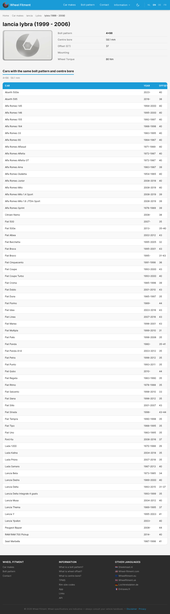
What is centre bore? (70, 575)
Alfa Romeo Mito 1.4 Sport (19, 194)
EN (154, 5)
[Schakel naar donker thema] (137, 4)
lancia (29, 15)
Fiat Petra (10, 357)
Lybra (39, 15)
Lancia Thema (12, 507)
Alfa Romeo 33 (13, 133)
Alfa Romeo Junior (15, 180)
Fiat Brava (10, 248)
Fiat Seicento (12, 391)
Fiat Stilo (9, 405)
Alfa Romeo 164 (13, 126)
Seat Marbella (12, 541)
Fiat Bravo (10, 255)
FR (165, 5)
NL (149, 5)
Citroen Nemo (12, 214)
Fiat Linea (10, 316)
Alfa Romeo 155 (13, 119)
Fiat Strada (11, 412)
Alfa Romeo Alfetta (15, 153)
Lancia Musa (12, 500)
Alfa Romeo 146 (13, 112)
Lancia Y (9, 514)
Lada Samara (12, 466)
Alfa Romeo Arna (14, 167)
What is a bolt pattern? (71, 567)
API (61, 598)
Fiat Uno (9, 432)
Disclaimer (132, 609)
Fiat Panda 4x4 (13, 350)
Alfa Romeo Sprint (14, 207)
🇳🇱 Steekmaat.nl (124, 567)
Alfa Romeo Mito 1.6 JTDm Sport (22, 201)
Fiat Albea (10, 235)
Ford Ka (9, 439)
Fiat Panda (11, 344)
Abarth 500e (12, 92)
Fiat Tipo (9, 425)
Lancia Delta (11, 486)
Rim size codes (67, 584)
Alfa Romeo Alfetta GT (17, 160)
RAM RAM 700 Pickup (17, 534)
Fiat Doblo (10, 289)
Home (6, 15)
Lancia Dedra (12, 480)
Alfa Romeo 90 (13, 139)
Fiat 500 (9, 221)
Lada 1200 (11, 446)
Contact (104, 4)
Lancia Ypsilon (12, 520)
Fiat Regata (11, 378)
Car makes (69, 4)
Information (121, 4)
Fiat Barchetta (12, 242)
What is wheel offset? (70, 571)
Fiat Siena (10, 398)
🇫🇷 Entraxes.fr (122, 589)
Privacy (142, 609)
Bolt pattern (88, 4)
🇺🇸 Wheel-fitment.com (127, 571)
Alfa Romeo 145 (13, 105)
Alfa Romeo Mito (14, 187)
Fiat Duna (10, 296)
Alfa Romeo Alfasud (15, 146)
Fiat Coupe (11, 269)
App (61, 589)
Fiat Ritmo (10, 384)
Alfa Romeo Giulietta (16, 173)
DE (159, 5)
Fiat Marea (10, 323)
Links (61, 593)
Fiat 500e (10, 228)
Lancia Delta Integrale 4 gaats (21, 493)
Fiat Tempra (11, 418)
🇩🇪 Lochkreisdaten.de (126, 584)
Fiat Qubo (10, 371)
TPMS (62, 580)
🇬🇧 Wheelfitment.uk (125, 580)
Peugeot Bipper (13, 527)
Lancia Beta (11, 473)
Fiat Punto (10, 364)
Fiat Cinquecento (14, 262)
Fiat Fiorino (11, 303)
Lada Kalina (11, 452)
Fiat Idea (9, 310)
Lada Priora (11, 459)
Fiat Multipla (11, 330)
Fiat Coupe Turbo (14, 276)
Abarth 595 (11, 99)
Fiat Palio (10, 337)
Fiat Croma (11, 282)
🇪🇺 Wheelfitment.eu (125, 575)
